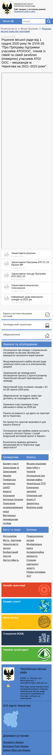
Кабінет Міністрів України (16, 750)
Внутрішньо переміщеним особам (10, 519)
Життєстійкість (11, 560)
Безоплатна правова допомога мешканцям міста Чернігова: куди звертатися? (21, 445)
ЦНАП (6, 487)
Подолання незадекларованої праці (13, 507)
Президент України (13, 742)
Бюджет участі (11, 463)
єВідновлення (11, 334)
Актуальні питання (13, 499)
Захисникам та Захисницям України (11, 471)
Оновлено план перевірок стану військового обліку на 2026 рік (20, 405)
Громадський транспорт (17, 324)
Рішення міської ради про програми (26, 30)
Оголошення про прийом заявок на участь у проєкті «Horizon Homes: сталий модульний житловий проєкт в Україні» (26, 433)
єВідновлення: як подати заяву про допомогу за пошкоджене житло (22, 397)
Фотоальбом (9, 536)
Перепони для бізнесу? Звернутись (34, 499)
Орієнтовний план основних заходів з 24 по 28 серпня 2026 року (25, 388)
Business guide (34, 507)
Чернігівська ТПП (36, 483)
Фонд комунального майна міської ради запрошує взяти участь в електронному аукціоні (24, 364)
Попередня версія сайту (24, 11)
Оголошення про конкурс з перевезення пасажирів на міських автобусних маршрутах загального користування (25, 353)
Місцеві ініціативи (36, 463)
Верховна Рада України (16, 746)
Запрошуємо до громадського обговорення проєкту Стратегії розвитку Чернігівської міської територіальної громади (25, 377)
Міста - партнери (12, 540)
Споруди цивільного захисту (32, 564)
